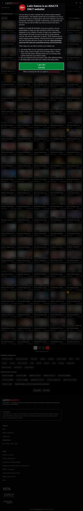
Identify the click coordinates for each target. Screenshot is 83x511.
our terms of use (54, 71)
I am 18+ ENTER (42, 66)
